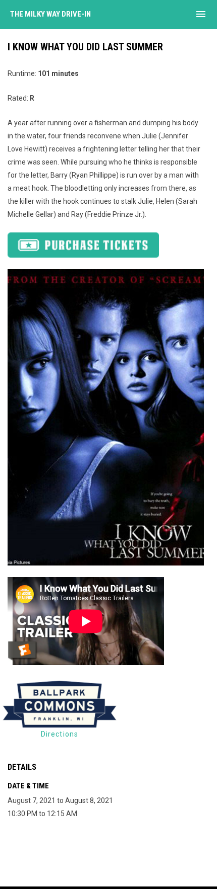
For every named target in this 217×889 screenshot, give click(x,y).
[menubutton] (201, 14)
